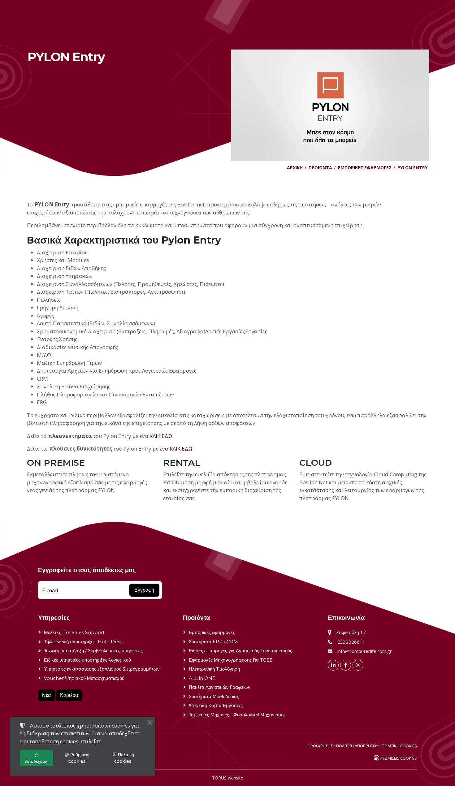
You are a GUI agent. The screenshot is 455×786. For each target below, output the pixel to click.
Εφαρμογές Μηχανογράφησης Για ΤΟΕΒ (231, 660)
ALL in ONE (202, 678)
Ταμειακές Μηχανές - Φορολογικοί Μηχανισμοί (236, 715)
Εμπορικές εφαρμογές (212, 632)
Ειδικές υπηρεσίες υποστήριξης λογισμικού (87, 660)
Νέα (46, 695)
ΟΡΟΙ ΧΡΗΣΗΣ (320, 746)
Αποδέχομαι (36, 761)
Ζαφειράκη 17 (351, 632)
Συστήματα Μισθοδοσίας (214, 696)
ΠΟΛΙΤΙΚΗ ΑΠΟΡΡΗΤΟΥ (357, 746)
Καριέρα (69, 695)
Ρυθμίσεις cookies (78, 758)
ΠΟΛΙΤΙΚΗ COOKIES (399, 746)
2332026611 (351, 642)
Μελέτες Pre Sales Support (74, 632)
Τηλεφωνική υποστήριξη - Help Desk (83, 642)
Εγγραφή (144, 590)
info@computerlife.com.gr (364, 651)
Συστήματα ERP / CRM (213, 642)
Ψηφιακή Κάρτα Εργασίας (216, 705)
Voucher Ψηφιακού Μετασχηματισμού (84, 678)
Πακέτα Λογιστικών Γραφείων (219, 687)
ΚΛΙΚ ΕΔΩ (161, 435)
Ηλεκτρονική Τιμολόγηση (214, 669)
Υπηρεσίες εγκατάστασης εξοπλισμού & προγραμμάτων (102, 669)
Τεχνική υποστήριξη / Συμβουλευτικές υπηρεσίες (93, 651)
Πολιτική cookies (124, 758)
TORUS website (227, 778)
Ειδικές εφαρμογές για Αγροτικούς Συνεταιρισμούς (240, 651)
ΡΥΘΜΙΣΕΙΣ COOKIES (398, 758)
